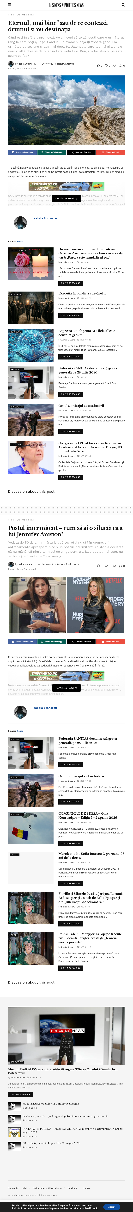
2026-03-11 (84, 907)
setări (95, 1208)
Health (31, 15)
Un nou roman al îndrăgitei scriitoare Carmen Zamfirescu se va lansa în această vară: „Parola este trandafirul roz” (90, 253)
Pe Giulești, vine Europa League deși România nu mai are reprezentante (65, 1116)
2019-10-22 (47, 564)
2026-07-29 (85, 340)
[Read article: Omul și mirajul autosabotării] (31, 420)
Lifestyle (21, 15)
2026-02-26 (85, 947)
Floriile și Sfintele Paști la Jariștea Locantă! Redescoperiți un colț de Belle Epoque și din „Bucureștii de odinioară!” (90, 898)
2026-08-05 (85, 262)
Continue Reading (72, 282)
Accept (111, 1206)
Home (11, 15)
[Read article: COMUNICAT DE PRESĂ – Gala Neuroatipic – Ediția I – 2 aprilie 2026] (31, 828)
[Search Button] (123, 5)
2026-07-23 (85, 410)
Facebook (72, 1188)
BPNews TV (17, 369)
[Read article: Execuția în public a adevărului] (31, 308)
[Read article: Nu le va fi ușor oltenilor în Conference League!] (14, 1106)
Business (16, 294)
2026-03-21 (84, 862)
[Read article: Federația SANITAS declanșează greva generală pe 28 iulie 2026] (31, 382)
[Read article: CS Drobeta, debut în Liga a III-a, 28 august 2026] (14, 1146)
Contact (87, 1188)
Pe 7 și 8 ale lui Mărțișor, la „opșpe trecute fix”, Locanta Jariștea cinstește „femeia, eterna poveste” (90, 938)
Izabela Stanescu (27, 64)
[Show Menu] (9, 5)
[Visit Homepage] (66, 5)
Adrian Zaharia (68, 298)
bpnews (19, 1195)
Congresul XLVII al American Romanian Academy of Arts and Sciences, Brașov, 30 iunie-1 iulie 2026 (90, 447)
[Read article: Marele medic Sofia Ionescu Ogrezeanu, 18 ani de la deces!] (31, 868)
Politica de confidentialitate (47, 1188)
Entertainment (19, 250)
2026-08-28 (34, 1077)
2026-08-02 (85, 298)
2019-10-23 (47, 64)
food (68, 564)
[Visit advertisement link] (66, 186)
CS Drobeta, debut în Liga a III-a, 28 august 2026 (51, 1143)
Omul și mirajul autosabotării (81, 406)
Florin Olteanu (68, 262)
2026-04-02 (85, 822)
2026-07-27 (85, 377)
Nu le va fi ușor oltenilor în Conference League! (51, 1103)
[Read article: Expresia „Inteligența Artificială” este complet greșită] (31, 345)
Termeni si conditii (17, 1188)
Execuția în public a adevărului (82, 293)
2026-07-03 (85, 456)
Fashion (61, 564)
